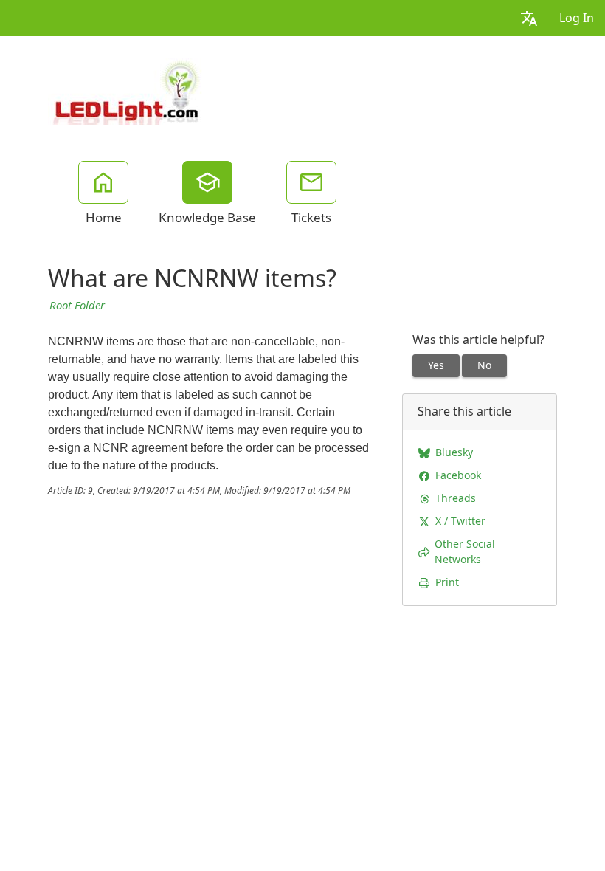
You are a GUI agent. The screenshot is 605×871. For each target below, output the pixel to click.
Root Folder (77, 305)
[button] (529, 18)
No (484, 365)
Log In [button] (576, 18)
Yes (436, 365)
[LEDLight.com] (126, 90)
